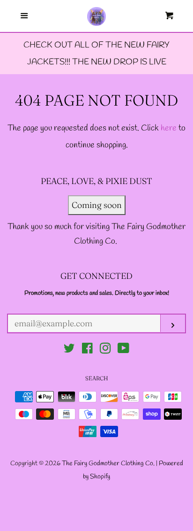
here (169, 128)
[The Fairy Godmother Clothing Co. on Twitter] (69, 350)
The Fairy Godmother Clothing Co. (109, 463)
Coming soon (97, 205)
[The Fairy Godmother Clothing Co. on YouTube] (123, 350)
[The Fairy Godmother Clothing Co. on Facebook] (87, 350)
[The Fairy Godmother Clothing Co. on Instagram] (105, 350)
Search (96, 378)
